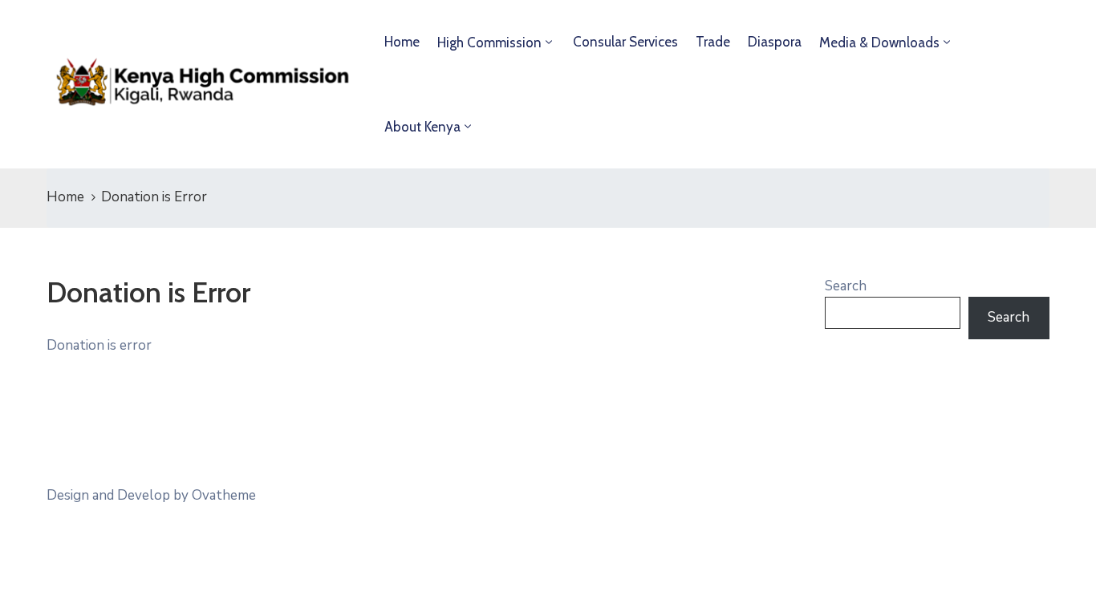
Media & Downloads (879, 42)
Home (402, 42)
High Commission (489, 42)
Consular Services (625, 42)
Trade (713, 42)
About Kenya (422, 127)
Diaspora (775, 42)
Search (846, 286)
